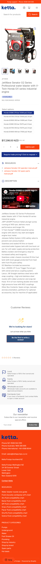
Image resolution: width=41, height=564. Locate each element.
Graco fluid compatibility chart (14, 507)
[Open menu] (36, 7)
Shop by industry (8, 542)
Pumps (4, 527)
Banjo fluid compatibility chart (14, 501)
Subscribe (33, 425)
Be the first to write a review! (20, 338)
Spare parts (6, 548)
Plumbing (5, 539)
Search (34, 14)
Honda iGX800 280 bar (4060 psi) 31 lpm (18, 120)
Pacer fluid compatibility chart (14, 510)
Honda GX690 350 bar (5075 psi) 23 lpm (18, 124)
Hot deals (5, 551)
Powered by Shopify (29, 561)
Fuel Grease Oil (8, 536)
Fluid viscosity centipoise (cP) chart (16, 495)
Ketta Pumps (15, 561)
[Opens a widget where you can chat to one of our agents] (8, 560)
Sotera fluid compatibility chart (14, 516)
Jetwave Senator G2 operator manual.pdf (20, 168)
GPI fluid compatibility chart (13, 504)
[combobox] (20, 14)
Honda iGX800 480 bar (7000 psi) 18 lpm (18, 132)
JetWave (5, 79)
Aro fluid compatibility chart (13, 498)
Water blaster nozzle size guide (14, 492)
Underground (7, 530)
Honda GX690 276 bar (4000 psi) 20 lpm (18, 113)
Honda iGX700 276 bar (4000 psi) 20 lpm (18, 116)
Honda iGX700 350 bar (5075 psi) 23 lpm (18, 128)
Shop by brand (7, 545)
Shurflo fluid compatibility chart (14, 513)
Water (4, 533)
